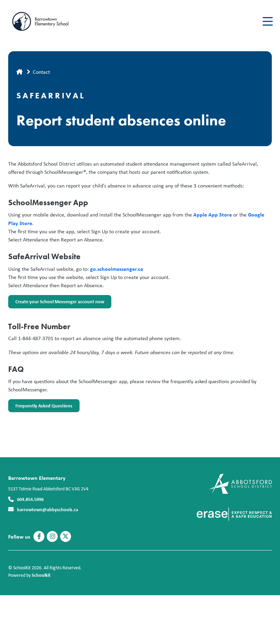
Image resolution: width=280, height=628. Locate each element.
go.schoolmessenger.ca (116, 269)
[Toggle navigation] (267, 21)
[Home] (49, 21)
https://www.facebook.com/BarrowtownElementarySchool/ (39, 536)
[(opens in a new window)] (240, 483)
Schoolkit (41, 575)
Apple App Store (212, 214)
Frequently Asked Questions (40, 407)
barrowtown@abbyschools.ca (47, 509)
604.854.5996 (30, 499)
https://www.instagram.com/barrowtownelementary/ (52, 536)
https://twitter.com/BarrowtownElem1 (65, 536)
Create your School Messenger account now (56, 303)
